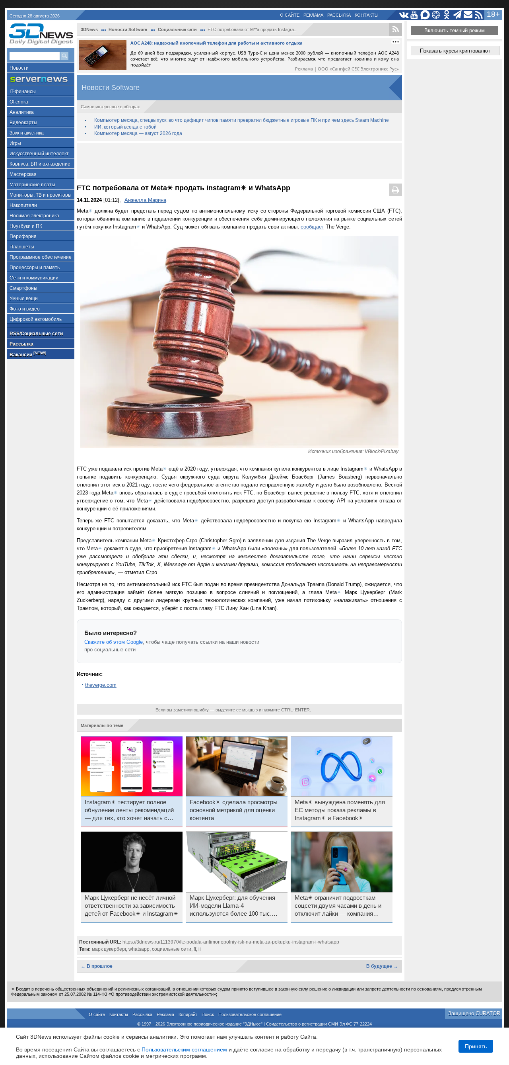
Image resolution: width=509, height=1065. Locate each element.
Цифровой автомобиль (36, 319)
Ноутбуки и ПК (26, 226)
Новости (19, 68)
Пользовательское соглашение (250, 1014)
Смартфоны (23, 288)
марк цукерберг (109, 949)
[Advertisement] (239, 161)
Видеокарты (23, 122)
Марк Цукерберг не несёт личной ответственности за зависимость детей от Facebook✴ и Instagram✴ (132, 906)
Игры (15, 143)
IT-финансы (23, 91)
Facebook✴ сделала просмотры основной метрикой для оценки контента (234, 810)
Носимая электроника (34, 216)
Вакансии (28, 354)
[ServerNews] (40, 79)
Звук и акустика (27, 133)
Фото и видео (25, 309)
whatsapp (139, 949)
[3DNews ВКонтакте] (403, 15)
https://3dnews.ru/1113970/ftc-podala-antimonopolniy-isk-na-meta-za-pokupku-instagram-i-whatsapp (230, 942)
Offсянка (19, 102)
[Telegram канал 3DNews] (457, 15)
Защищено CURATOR (474, 1013)
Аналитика (22, 112)
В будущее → (382, 966)
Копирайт (188, 1014)
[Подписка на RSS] (479, 15)
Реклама (313, 15)
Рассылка (339, 15)
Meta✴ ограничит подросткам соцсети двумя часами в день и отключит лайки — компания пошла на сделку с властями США (338, 906)
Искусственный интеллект (39, 153)
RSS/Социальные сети (36, 333)
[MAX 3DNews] (425, 15)
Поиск (208, 1014)
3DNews (89, 29)
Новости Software (128, 29)
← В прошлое (97, 966)
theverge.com (101, 685)
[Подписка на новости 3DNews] (468, 15)
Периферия (23, 236)
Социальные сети (177, 29)
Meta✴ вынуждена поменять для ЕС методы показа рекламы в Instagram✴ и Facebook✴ (340, 810)
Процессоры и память (35, 267)
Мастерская (23, 174)
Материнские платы (32, 185)
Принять (476, 1046)
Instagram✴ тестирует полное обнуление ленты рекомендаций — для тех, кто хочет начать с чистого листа (129, 810)
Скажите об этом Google (113, 642)
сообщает (312, 227)
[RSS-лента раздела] (395, 29)
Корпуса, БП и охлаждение (40, 164)
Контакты (367, 15)
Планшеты (22, 247)
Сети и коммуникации (34, 278)
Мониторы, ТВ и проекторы (41, 195)
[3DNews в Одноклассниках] (446, 15)
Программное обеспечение (41, 257)
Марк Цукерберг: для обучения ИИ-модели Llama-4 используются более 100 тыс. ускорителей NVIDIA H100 (232, 906)
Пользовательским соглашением (184, 1049)
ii (199, 949)
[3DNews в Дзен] (436, 15)
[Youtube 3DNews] (414, 15)
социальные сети (171, 949)
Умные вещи (24, 298)
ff (195, 949)
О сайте (289, 15)
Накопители (23, 205)
